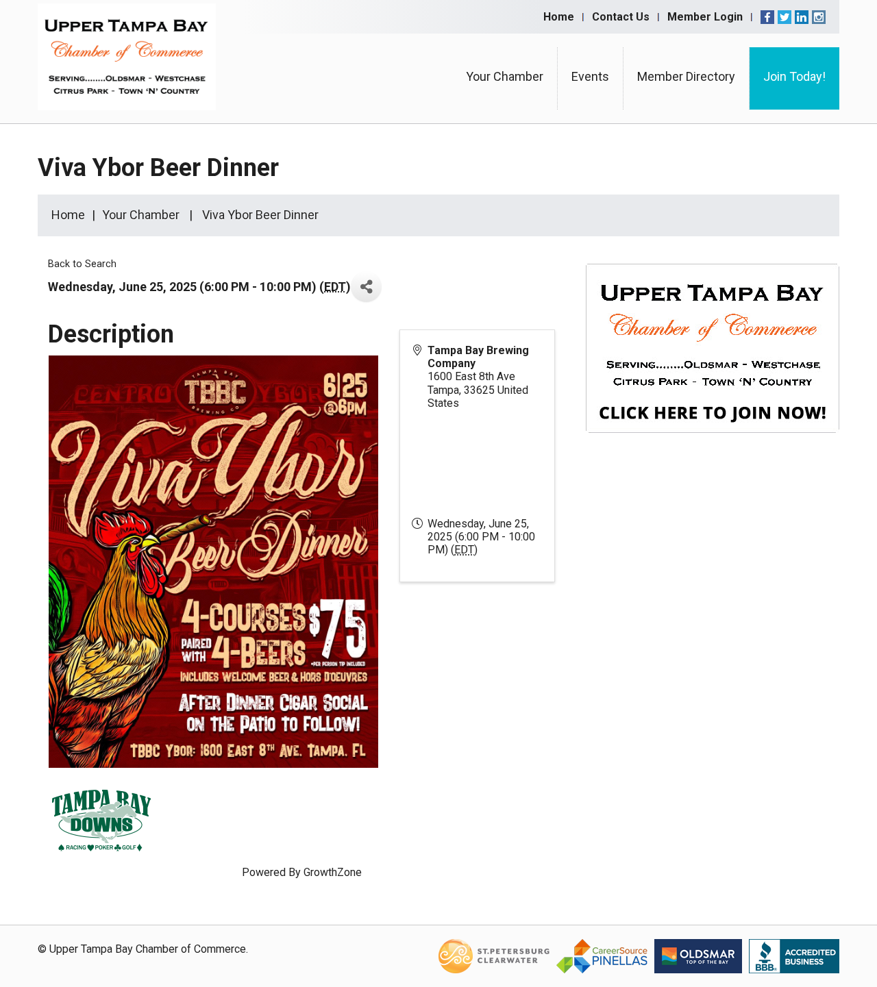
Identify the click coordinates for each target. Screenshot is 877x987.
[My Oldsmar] (698, 955)
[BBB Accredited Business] (794, 955)
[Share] (366, 286)
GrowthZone (333, 872)
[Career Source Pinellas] (601, 955)
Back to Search (82, 264)
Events (590, 76)
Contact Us (621, 16)
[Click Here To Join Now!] (712, 361)
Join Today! (794, 76)
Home (558, 16)
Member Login (705, 16)
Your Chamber (504, 76)
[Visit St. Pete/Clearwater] (493, 955)
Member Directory (686, 76)
